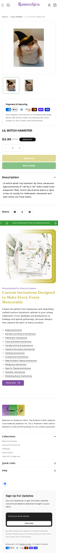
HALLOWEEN (17, 17)
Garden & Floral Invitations (19, 345)
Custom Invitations (11, 445)
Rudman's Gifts (25, 544)
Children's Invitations (16, 338)
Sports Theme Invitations (18, 368)
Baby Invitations (13, 330)
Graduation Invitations (16, 357)
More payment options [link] (29, 166)
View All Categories (11, 456)
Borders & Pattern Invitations (20, 334)
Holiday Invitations (15, 353)
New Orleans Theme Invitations (21, 361)
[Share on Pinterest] (30, 212)
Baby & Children (9, 441)
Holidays (6, 449)
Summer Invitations (15, 372)
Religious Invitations (16, 364)
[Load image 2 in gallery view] (29, 85)
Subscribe (29, 523)
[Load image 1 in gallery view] (11, 85)
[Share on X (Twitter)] (22, 212)
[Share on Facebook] (15, 212)
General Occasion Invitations (20, 349)
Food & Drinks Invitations (18, 341)
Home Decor (7, 453)
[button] (2, 5)
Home (5, 17)
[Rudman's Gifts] (13, 410)
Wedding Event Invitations (18, 376)
